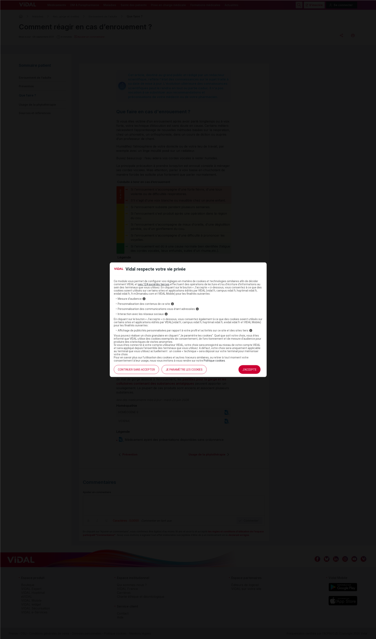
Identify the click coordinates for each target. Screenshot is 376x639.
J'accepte (249, 369)
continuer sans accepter (136, 369)
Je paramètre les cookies (184, 369)
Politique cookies (214, 360)
